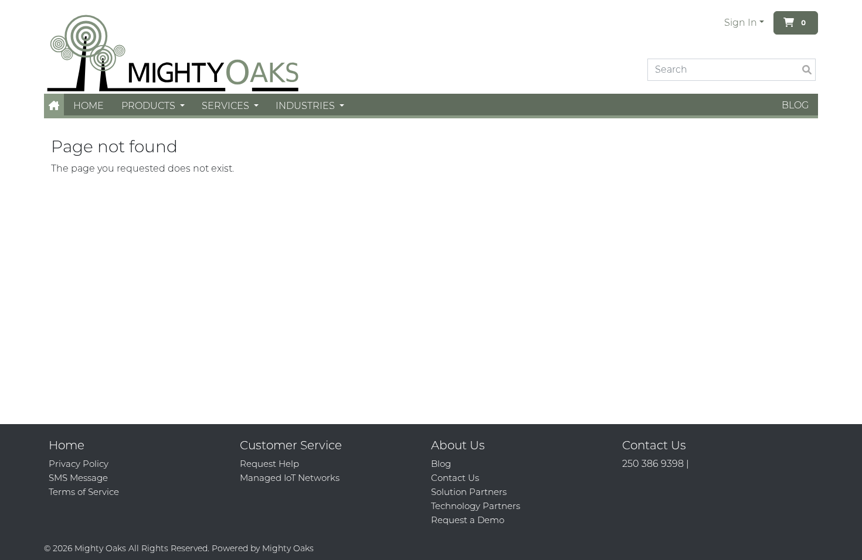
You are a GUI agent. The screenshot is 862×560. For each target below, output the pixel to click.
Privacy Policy (78, 463)
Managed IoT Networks (290, 477)
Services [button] (227, 105)
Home (88, 105)
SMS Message (78, 477)
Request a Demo (467, 519)
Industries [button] (306, 105)
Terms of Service (84, 491)
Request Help (269, 463)
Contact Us (455, 477)
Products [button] (149, 105)
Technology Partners (475, 505)
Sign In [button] (740, 22)
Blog (795, 105)
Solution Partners (469, 491)
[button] (54, 106)
